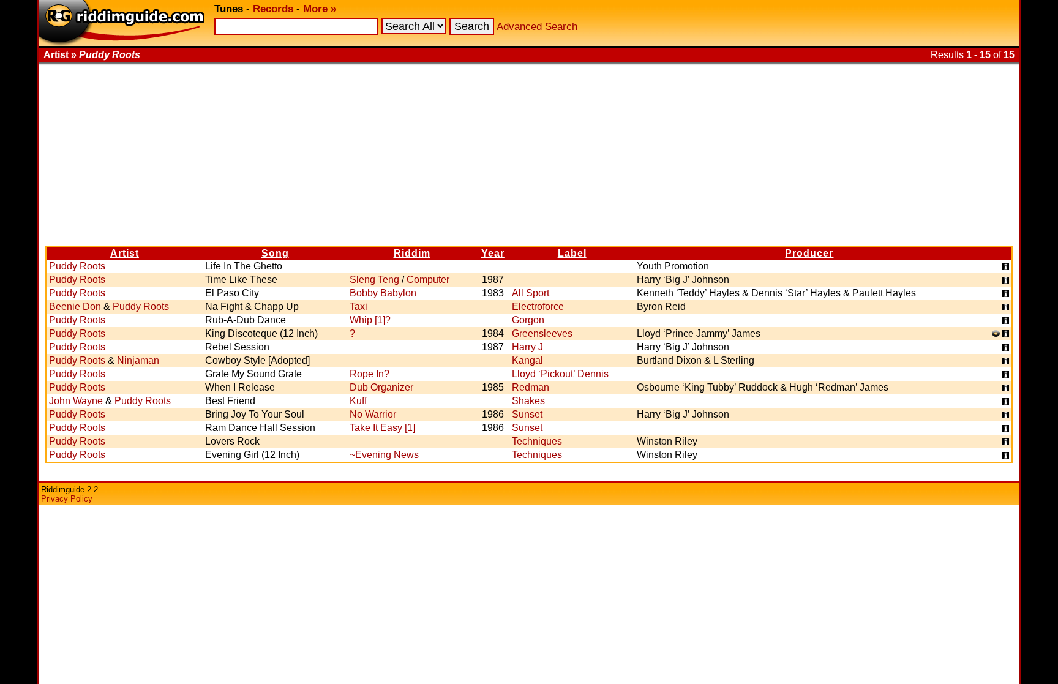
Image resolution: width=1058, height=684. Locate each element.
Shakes (528, 401)
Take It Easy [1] (382, 428)
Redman (530, 387)
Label (572, 253)
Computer (428, 279)
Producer (809, 253)
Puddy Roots (77, 266)
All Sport (530, 293)
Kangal (527, 360)
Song (275, 253)
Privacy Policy (66, 498)
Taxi (358, 306)
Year (493, 253)
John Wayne (76, 401)
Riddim (412, 253)
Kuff (358, 401)
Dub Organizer (381, 387)
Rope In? (369, 374)
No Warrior (373, 414)
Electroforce (538, 306)
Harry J (527, 347)
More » (319, 9)
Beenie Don (75, 306)
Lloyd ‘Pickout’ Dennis (560, 374)
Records (273, 9)
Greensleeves (542, 333)
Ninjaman (138, 360)
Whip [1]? (370, 320)
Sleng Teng (374, 279)
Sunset (527, 414)
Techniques (537, 441)
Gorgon (528, 320)
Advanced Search (537, 26)
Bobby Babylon (383, 293)
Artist (124, 253)
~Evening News (384, 454)
